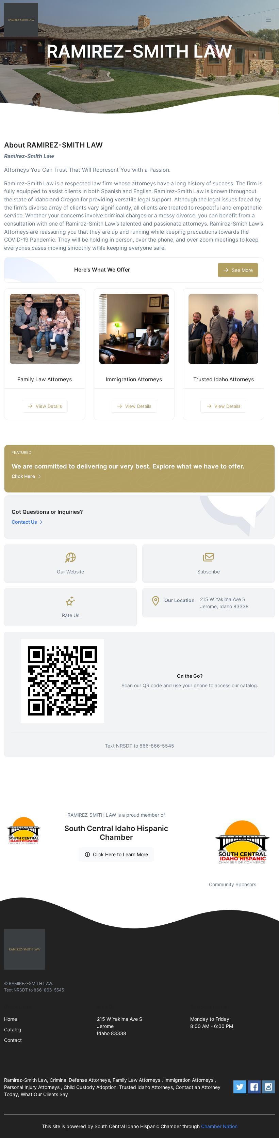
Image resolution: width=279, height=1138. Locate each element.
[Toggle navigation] (268, 20)
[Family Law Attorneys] (45, 329)
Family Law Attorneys (44, 379)
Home (10, 1019)
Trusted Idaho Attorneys (223, 379)
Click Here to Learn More (120, 854)
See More (242, 270)
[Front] (22, 20)
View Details (49, 406)
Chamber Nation (219, 1126)
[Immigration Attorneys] (134, 329)
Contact (13, 1040)
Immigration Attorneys (134, 379)
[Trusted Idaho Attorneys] (223, 329)
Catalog (12, 1029)
